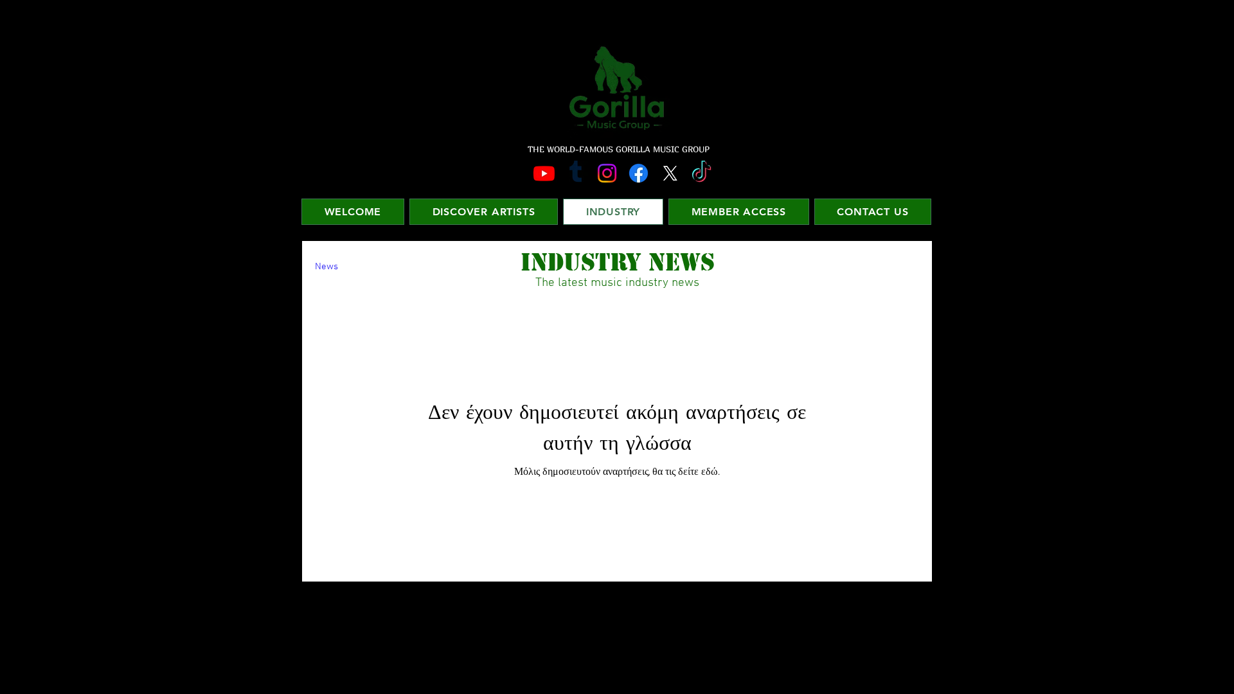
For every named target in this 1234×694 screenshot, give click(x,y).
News (326, 266)
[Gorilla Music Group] (544, 173)
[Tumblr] (575, 173)
